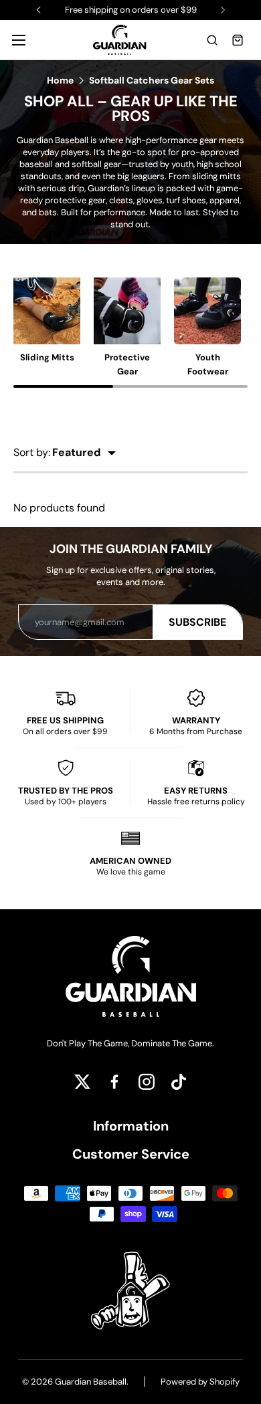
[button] (212, 40)
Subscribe (197, 622)
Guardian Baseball (90, 1381)
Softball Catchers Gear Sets (151, 80)
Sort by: (31, 452)
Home (60, 80)
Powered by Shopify (200, 1381)
